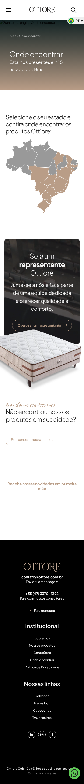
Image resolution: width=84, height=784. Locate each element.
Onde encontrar (42, 660)
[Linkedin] (31, 734)
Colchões (42, 696)
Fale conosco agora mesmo (32, 439)
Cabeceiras (42, 710)
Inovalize (50, 773)
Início (13, 36)
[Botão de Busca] (73, 10)
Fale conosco (44, 611)
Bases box (42, 703)
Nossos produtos (42, 645)
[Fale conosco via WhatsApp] (74, 775)
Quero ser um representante (39, 325)
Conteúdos (42, 653)
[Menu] (10, 10)
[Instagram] (42, 734)
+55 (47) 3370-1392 (42, 593)
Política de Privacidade (42, 667)
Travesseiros (42, 718)
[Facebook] (52, 734)
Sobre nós (42, 638)
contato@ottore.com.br (42, 577)
